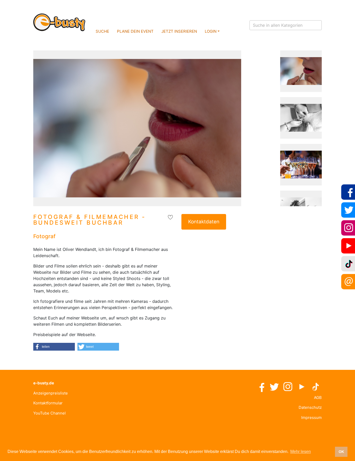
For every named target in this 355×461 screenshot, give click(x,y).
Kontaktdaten (203, 222)
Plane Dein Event (135, 31)
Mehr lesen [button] (300, 451)
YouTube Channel (49, 413)
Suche (102, 31)
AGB (318, 397)
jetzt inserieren (179, 31)
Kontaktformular (48, 402)
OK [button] (341, 452)
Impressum (311, 417)
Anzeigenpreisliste (50, 393)
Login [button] (210, 31)
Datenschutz (310, 407)
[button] (54, 347)
